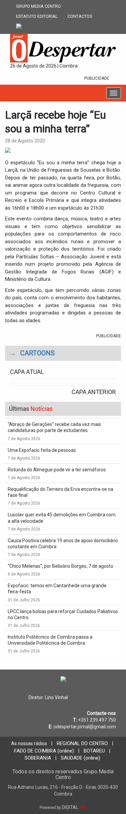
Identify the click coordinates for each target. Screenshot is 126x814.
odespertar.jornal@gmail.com (84, 726)
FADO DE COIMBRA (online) (44, 751)
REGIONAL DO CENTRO (82, 743)
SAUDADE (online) (80, 758)
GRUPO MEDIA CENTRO (38, 6)
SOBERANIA (38, 758)
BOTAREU (94, 751)
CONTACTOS (80, 16)
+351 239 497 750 (97, 720)
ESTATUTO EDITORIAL (37, 16)
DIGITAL (63, 807)
